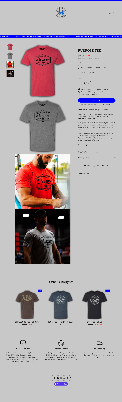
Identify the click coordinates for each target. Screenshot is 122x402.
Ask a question (83, 158)
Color (80, 78)
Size (79, 63)
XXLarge (82, 72)
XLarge (106, 67)
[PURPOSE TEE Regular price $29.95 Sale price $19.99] (82, 181)
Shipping (81, 58)
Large (98, 67)
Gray (87, 83)
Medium (89, 67)
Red (81, 83)
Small (81, 67)
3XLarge (92, 72)
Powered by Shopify (68, 388)
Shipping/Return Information (88, 152)
